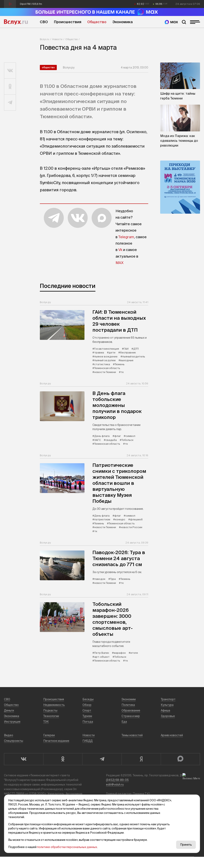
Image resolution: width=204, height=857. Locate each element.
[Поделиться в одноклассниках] (10, 87)
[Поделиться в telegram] (10, 103)
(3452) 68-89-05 (117, 780)
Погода (87, 721)
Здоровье (168, 716)
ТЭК (46, 721)
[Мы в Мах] (171, 22)
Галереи (49, 735)
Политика (128, 704)
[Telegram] (102, 759)
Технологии (51, 716)
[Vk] (23, 759)
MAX (120, 263)
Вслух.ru (16, 22)
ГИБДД (87, 740)
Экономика (122, 22)
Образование (131, 710)
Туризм (87, 716)
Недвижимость (54, 704)
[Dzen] (141, 759)
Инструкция (12, 721)
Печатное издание (56, 740)
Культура (167, 704)
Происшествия (67, 22)
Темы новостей (132, 735)
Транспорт (168, 699)
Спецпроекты (13, 740)
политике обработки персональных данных (67, 847)
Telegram (126, 237)
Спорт (86, 710)
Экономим (129, 699)
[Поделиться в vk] (10, 71)
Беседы (88, 699)
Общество (96, 22)
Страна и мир (131, 716)
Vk (120, 250)
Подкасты (50, 710)
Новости (57, 39)
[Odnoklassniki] (62, 759)
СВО (44, 22)
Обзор (86, 704)
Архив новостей (172, 735)
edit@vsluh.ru (115, 784)
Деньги (9, 710)
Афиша (165, 710)
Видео (8, 735)
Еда (124, 721)
